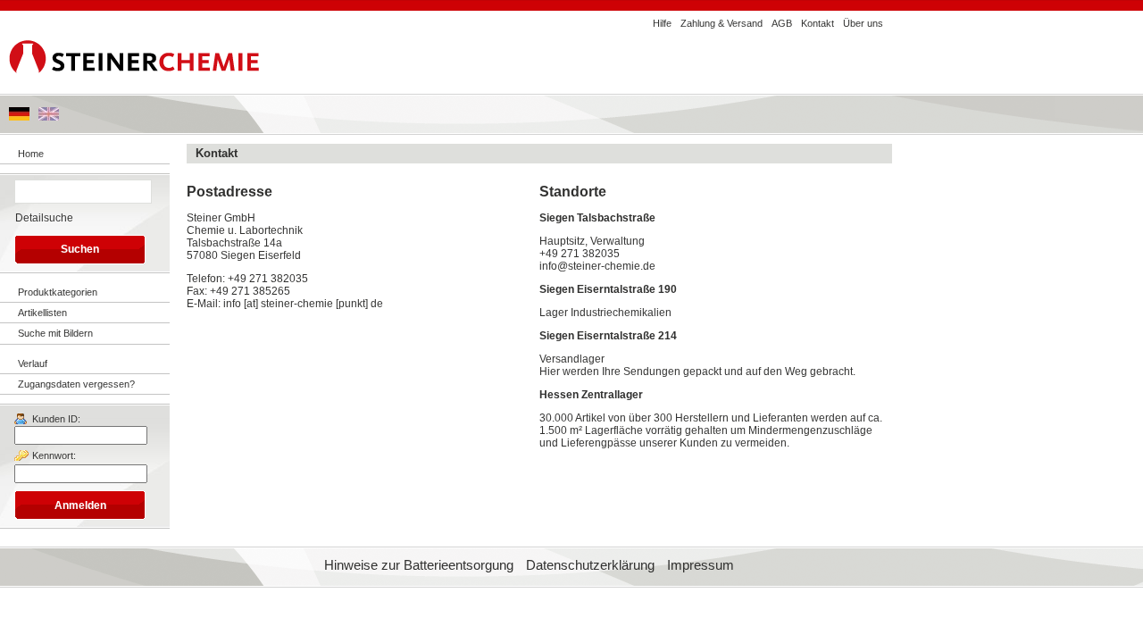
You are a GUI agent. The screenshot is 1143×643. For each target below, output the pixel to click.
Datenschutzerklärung (590, 565)
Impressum (700, 565)
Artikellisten (42, 312)
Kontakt (817, 23)
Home (31, 153)
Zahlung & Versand (721, 23)
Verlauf (32, 363)
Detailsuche (44, 218)
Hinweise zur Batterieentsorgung (418, 565)
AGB (782, 23)
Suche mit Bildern (55, 333)
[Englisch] (48, 117)
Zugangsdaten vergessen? (76, 384)
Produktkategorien (57, 292)
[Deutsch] (19, 117)
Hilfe (662, 23)
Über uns (863, 23)
